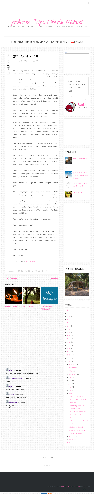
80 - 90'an (72, 424)
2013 (68, 352)
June (70, 384)
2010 (68, 361)
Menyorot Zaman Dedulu (77, 430)
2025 (68, 313)
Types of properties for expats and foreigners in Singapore (80, 175)
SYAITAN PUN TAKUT (27, 56)
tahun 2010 (68, 168)
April (70, 390)
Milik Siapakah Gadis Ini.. (76, 427)
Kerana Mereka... (78, 192)
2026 (68, 310)
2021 (68, 326)
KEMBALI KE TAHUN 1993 (77, 433)
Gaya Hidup (49, 42)
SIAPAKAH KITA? (28, 306)
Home (13, 42)
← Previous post (11, 279)
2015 (68, 345)
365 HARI (72, 418)
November (72, 368)
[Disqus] (32, 340)
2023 (68, 320)
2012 (68, 355)
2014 (68, 348)
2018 (68, 336)
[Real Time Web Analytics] (50, 493)
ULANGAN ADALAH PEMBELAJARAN (46, 307)
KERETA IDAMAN (74, 409)
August (71, 377)
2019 (68, 332)
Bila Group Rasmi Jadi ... (80, 158)
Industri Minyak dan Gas (76, 406)
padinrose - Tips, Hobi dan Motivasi (47, 22)
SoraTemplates (86, 489)
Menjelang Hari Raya (11, 306)
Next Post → (55, 279)
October (71, 371)
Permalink (40, 61)
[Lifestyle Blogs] (43, 493)
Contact (28, 42)
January (71, 440)
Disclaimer (38, 42)
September (72, 374)
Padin (17, 61)
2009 (68, 443)
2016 (68, 342)
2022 (68, 323)
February (71, 436)
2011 (68, 358)
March (71, 393)
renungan (30, 61)
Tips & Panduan (62, 42)
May (70, 387)
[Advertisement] (47, 5)
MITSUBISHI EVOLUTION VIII (78, 421)
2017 (68, 339)
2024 (68, 316)
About (20, 42)
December (72, 365)
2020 (68, 329)
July (70, 381)
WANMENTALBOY (31, 261)
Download (78, 42)
